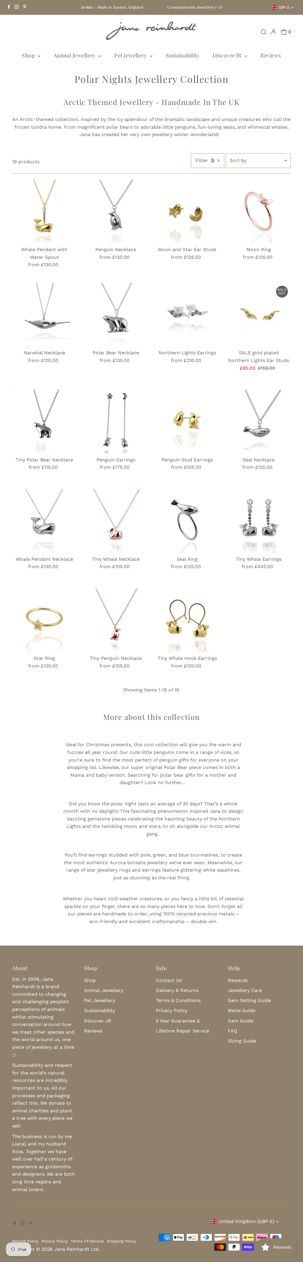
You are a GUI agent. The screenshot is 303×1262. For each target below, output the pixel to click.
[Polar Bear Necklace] (116, 315)
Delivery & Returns (177, 990)
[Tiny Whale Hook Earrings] (187, 620)
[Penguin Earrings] (116, 422)
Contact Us (169, 980)
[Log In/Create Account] (273, 32)
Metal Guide (241, 1010)
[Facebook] (9, 7)
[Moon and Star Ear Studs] (187, 212)
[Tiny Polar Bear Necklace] (44, 422)
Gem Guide (240, 1021)
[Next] (215, 7)
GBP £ (283, 7)
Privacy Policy (171, 1010)
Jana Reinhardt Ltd (76, 1249)
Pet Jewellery (131, 55)
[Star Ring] (44, 620)
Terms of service (87, 1241)
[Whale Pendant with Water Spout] (44, 212)
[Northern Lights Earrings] (187, 315)
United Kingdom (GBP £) (246, 1221)
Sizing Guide (242, 1041)
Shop (29, 55)
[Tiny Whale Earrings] (259, 521)
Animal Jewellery (75, 55)
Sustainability (182, 55)
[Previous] (87, 7)
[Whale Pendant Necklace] (44, 521)
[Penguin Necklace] (116, 212)
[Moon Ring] (259, 212)
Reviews (270, 55)
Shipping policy (121, 1241)
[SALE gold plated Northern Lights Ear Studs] (259, 315)
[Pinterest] (25, 7)
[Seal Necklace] (259, 422)
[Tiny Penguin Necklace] (116, 620)
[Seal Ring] (187, 521)
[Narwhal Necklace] (44, 315)
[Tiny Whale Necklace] (116, 521)
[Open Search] (263, 32)
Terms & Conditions (178, 1000)
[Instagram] (16, 7)
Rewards (238, 980)
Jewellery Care (245, 990)
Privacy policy (54, 1241)
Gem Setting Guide (249, 1000)
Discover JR (228, 55)
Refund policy (25, 1241)
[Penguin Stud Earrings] (187, 422)
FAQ (232, 1031)
